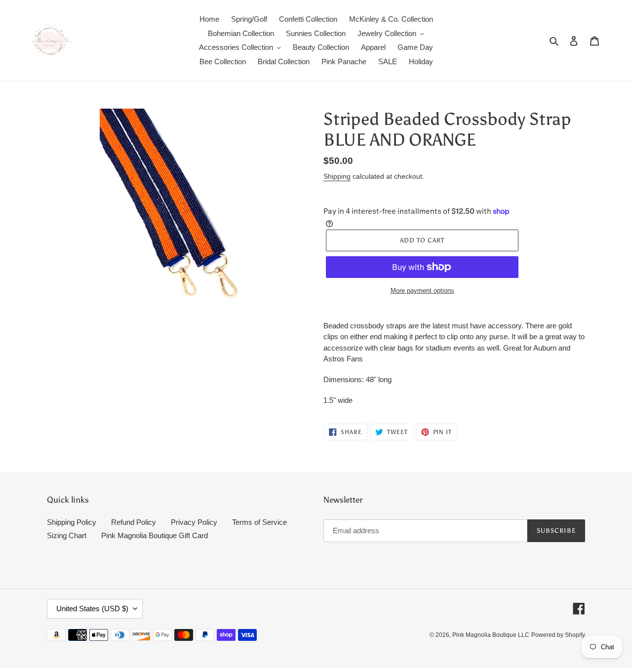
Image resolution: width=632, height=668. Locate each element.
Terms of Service (259, 522)
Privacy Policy (194, 522)
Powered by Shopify (558, 634)
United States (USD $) (92, 608)
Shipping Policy (71, 522)
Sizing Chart (66, 535)
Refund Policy (133, 522)
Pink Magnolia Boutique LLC (490, 634)
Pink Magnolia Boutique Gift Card (154, 535)
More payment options (422, 290)
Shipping (337, 176)
